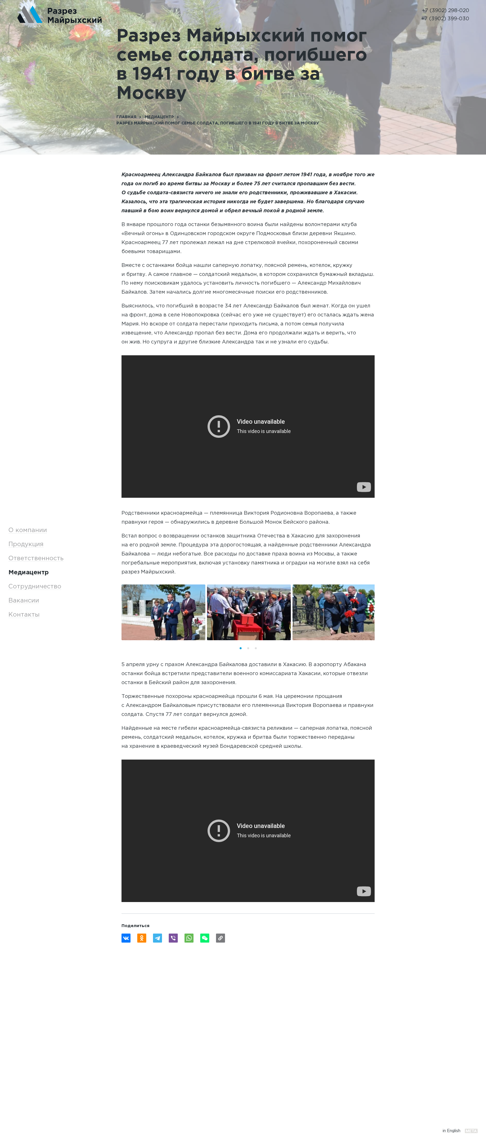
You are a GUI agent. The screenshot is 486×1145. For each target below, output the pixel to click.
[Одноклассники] (141, 938)
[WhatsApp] (189, 938)
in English (451, 1131)
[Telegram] (157, 938)
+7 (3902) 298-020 (445, 10)
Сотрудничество (34, 587)
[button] (241, 648)
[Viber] (173, 938)
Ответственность (36, 558)
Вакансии (23, 601)
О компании (27, 530)
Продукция (26, 544)
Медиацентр (28, 572)
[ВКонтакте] (126, 938)
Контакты (24, 615)
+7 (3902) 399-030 (445, 19)
